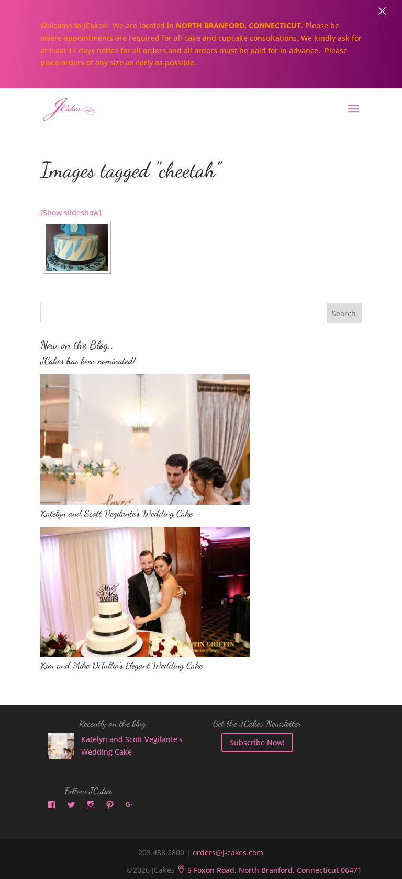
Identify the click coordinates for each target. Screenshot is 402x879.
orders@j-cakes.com (228, 853)
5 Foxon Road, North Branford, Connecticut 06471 (269, 870)
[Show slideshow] (71, 212)
